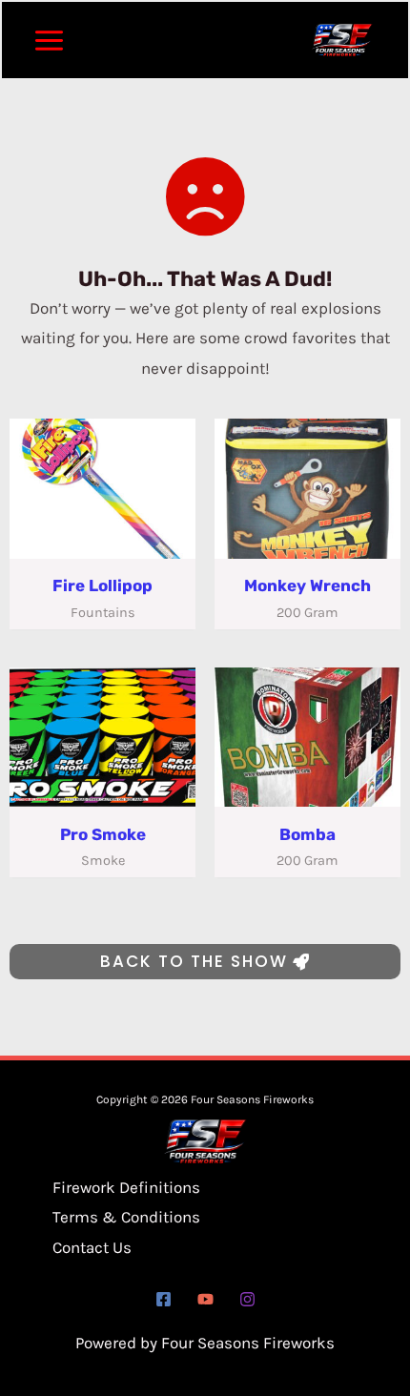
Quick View (102, 540)
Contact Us (92, 1247)
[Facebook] (163, 1299)
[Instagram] (247, 1299)
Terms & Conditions (126, 1216)
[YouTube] (205, 1299)
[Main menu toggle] (49, 40)
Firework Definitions (126, 1187)
